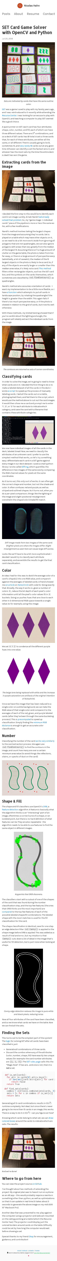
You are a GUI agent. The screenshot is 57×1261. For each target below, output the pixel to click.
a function (12, 292)
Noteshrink (23, 585)
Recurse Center (9, 115)
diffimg (25, 467)
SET (3, 109)
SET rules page (33, 1061)
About (18, 14)
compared (7, 912)
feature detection (10, 809)
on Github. (37, 1184)
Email (19, 1250)
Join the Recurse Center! (42, 1253)
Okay (31, 1236)
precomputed (24, 719)
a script (11, 391)
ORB (45, 806)
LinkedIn (31, 1250)
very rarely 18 (26, 146)
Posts (6, 14)
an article (9, 585)
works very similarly (45, 741)
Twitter (37, 1250)
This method (45, 268)
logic (8, 1041)
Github (25, 1250)
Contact (49, 14)
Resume (33, 14)
